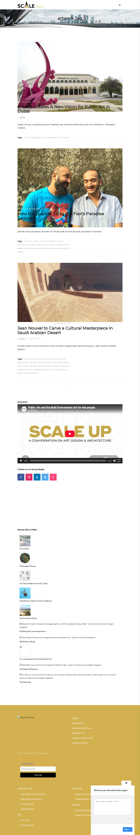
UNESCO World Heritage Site (28, 373)
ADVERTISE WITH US (82, 728)
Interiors (77, 789)
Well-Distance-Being (27, 641)
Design (21, 209)
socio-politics (61, 248)
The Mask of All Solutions (29, 669)
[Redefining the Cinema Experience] (70, 625)
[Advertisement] (70, 500)
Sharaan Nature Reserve (34, 369)
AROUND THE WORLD (43, 323)
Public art (57, 137)
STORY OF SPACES (84, 794)
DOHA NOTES (27, 825)
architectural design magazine (51, 241)
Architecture (25, 323)
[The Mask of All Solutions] (60, 665)
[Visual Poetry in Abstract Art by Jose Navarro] (25, 593)
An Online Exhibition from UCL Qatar (34, 583)
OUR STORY (78, 723)
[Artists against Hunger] (25, 558)
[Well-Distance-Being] (57, 637)
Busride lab (22, 248)
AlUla (26, 359)
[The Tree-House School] (25, 610)
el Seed (50, 137)
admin (22, 117)
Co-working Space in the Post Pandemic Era (36, 659)
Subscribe (38, 775)
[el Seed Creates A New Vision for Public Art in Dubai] (70, 76)
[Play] (21, 460)
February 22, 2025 (40, 102)
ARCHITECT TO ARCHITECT (33, 794)
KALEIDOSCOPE (32, 209)
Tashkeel (65, 137)
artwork (27, 137)
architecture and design (27, 245)
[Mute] (114, 460)
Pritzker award (59, 366)
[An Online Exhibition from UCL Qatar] (25, 575)
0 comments (35, 224)
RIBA (41, 248)
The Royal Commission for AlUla (56, 369)
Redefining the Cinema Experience (33, 631)
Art (19, 102)
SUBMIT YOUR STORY (82, 738)
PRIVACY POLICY (80, 743)
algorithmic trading (31, 241)
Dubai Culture (42, 137)
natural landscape (45, 366)
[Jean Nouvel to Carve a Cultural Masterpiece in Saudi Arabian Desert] (70, 292)
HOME (75, 718)
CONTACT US (78, 733)
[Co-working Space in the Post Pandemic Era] (25, 651)
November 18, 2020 (63, 323)
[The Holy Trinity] (70, 676)
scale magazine (49, 248)
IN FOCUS (26, 102)
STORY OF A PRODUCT (86, 816)
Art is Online (24, 549)
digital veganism (33, 248)
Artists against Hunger (28, 566)
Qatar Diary (27, 809)
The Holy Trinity (25, 682)
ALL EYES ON (27, 804)
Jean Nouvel (42, 362)
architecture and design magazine (49, 245)
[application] (70, 433)
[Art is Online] (25, 540)
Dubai (34, 137)
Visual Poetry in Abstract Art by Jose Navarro (36, 601)
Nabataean (33, 366)
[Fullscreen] (119, 460)
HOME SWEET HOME (85, 799)
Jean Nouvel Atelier (55, 362)
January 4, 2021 (48, 209)
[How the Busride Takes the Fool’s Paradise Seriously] (70, 187)
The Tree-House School (28, 618)
